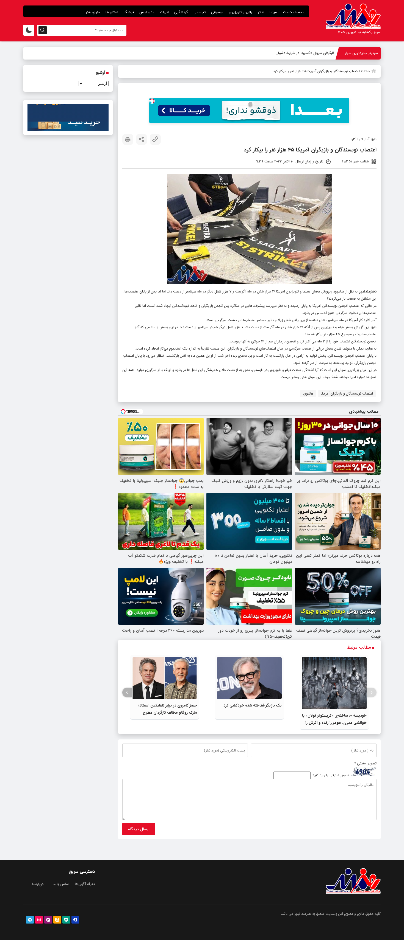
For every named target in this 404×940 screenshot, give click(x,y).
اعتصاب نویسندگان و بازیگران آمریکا (347, 393)
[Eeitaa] (57, 920)
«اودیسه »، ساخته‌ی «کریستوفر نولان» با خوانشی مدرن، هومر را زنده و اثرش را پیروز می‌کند (334, 723)
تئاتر (261, 12)
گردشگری (181, 12)
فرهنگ (129, 12)
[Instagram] (39, 920)
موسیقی (217, 12)
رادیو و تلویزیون (240, 12)
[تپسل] (152, 101)
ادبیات (164, 12)
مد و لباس (146, 12)
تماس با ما (60, 884)
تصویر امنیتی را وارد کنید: (330, 775)
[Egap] (48, 920)
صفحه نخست (293, 12)
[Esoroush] (75, 920)
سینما (274, 12)
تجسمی (199, 12)
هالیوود (308, 393)
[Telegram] (30, 920)
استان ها (112, 12)
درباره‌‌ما (37, 884)
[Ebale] (66, 920)
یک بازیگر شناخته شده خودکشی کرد (252, 705)
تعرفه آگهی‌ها (85, 884)
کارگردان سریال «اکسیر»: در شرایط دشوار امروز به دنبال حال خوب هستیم (281, 53)
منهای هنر (93, 12)
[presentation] (372, 692)
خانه (367, 71)
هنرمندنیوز (367, 291)
